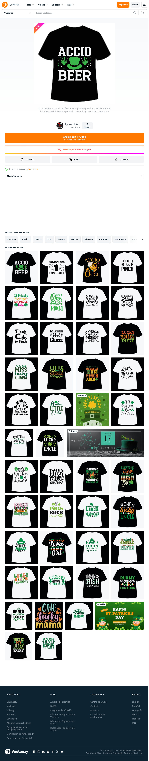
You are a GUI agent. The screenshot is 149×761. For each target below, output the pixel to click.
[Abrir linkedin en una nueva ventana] (43, 751)
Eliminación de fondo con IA (20, 733)
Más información (14, 176)
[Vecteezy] (5, 5)
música (74, 239)
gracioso (11, 239)
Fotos (28, 4)
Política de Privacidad (110, 753)
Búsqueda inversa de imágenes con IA (17, 728)
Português (135, 710)
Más (69, 4)
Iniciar (133, 4)
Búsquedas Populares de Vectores (61, 715)
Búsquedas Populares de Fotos (61, 722)
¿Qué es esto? (32, 169)
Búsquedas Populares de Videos (61, 729)
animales (103, 239)
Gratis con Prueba (73, 138)
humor (61, 239)
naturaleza (120, 239)
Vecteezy (11, 706)
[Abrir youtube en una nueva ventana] (62, 751)
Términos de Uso (91, 753)
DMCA (52, 706)
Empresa (11, 714)
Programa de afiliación (60, 710)
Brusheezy (12, 701)
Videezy (10, 710)
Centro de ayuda (97, 701)
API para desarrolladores (19, 723)
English (134, 701)
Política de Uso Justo (131, 753)
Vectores (14, 4)
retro (38, 239)
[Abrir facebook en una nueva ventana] (34, 751)
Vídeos (41, 4)
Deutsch (134, 714)
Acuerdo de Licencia (59, 701)
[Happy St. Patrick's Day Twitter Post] (119, 616)
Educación (12, 718)
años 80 (89, 239)
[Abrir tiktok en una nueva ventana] (53, 751)
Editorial (56, 4)
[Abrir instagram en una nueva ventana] (39, 751)
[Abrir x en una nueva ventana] (57, 751)
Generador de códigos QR (19, 738)
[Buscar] (132, 13)
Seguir (86, 127)
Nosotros (93, 710)
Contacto (93, 706)
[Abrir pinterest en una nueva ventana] (48, 751)
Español (134, 706)
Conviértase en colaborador (96, 715)
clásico (25, 239)
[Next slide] (137, 239)
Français (134, 718)
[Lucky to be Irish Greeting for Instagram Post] (92, 409)
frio (49, 239)
